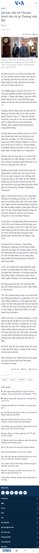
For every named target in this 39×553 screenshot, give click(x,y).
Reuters (4, 25)
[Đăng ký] (25, 493)
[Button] (27, 34)
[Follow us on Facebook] (3, 493)
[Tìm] (33, 550)
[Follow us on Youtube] (12, 493)
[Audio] (25, 550)
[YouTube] (17, 550)
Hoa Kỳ (3, 8)
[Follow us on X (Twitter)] (7, 493)
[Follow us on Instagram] (16, 493)
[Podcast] (20, 493)
